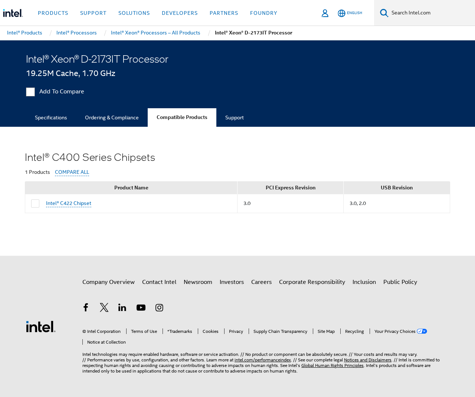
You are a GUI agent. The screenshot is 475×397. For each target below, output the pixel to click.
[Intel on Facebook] (85, 308)
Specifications (51, 117)
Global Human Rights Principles (332, 365)
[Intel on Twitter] (104, 308)
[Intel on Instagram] (159, 308)
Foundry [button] (264, 13)
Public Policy (400, 282)
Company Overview (108, 282)
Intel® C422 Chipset (68, 203)
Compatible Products (182, 117)
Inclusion (364, 282)
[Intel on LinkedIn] (122, 308)
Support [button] (93, 13)
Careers (261, 282)
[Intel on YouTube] (141, 308)
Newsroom (198, 282)
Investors (232, 282)
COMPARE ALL (72, 172)
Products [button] (53, 13)
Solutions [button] (134, 13)
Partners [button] (224, 13)
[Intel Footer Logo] (41, 326)
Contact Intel (159, 282)
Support (234, 117)
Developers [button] (180, 13)
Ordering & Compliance (112, 117)
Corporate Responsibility (312, 282)
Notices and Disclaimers (368, 360)
